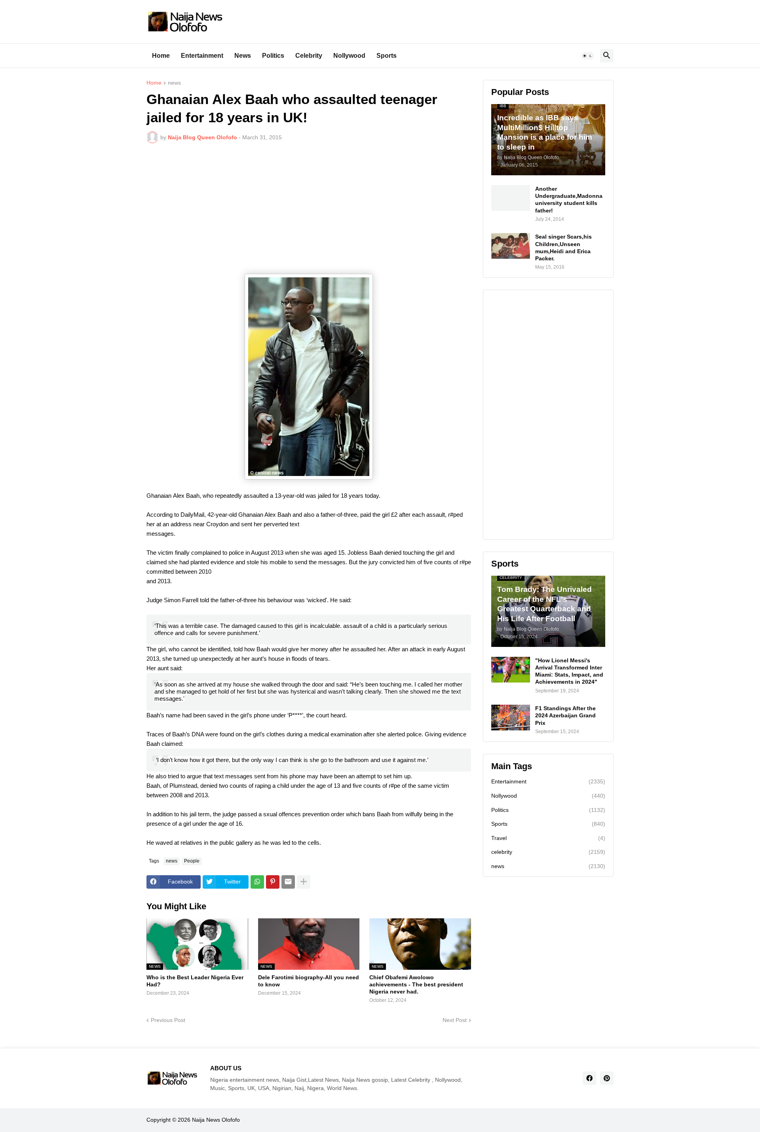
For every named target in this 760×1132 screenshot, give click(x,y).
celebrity (548, 852)
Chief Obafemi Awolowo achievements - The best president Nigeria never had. (416, 984)
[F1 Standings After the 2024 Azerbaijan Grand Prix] (510, 717)
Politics (273, 55)
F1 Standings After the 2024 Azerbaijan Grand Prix (565, 715)
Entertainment (202, 55)
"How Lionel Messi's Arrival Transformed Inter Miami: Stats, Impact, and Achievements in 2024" (569, 671)
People (192, 861)
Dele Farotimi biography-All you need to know (308, 981)
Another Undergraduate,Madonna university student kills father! (568, 200)
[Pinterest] (272, 882)
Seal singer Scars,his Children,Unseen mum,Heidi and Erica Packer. (563, 247)
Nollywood (349, 55)
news (174, 83)
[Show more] (303, 882)
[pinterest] (607, 1078)
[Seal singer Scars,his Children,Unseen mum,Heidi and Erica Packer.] (510, 246)
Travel (548, 838)
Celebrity (308, 55)
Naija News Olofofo (216, 1120)
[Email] (288, 882)
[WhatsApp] (257, 882)
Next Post (455, 1020)
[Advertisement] (308, 208)
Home (161, 55)
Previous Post (168, 1020)
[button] (587, 56)
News (242, 55)
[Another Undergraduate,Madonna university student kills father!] (510, 198)
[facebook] (589, 1078)
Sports (386, 55)
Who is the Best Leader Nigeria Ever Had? (194, 981)
